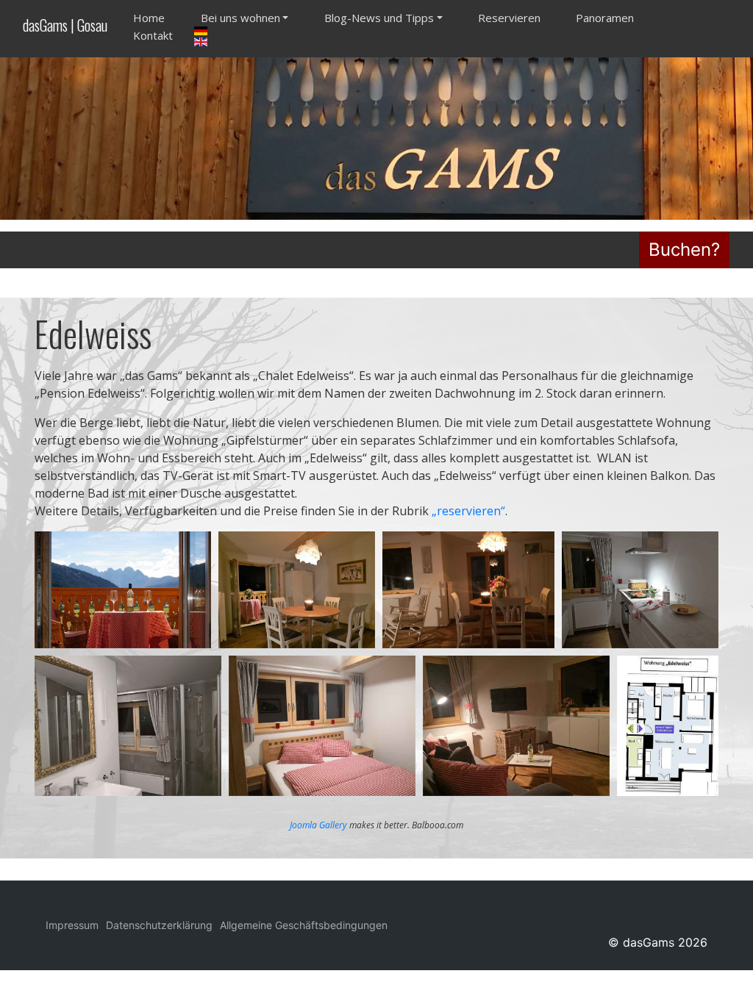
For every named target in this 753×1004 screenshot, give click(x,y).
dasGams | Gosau (65, 25)
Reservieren (509, 17)
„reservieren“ (468, 511)
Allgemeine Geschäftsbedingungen (304, 925)
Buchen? (684, 249)
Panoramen (605, 17)
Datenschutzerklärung (159, 925)
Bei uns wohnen (240, 17)
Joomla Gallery (318, 825)
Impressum (72, 925)
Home (149, 17)
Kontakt (153, 35)
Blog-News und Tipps (379, 17)
